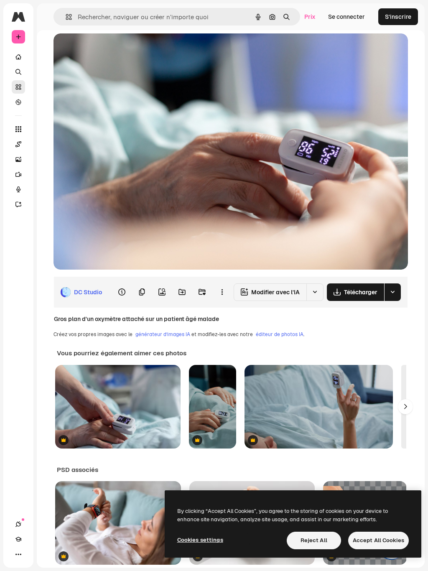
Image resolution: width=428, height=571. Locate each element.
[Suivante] (405, 407)
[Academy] (18, 539)
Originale (108, 49)
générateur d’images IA (162, 334)
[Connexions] (18, 524)
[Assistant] (18, 204)
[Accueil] (18, 57)
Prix (310, 16)
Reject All (314, 540)
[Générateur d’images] (18, 159)
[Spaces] (18, 144)
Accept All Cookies (378, 540)
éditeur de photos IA (279, 334)
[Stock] (18, 87)
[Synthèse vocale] (18, 189)
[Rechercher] (18, 72)
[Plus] (18, 554)
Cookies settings (200, 539)
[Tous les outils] (18, 129)
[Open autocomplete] (65, 17)
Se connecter (346, 16)
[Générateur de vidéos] (18, 174)
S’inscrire (398, 16)
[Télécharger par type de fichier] (392, 292)
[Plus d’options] (222, 292)
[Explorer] (18, 102)
